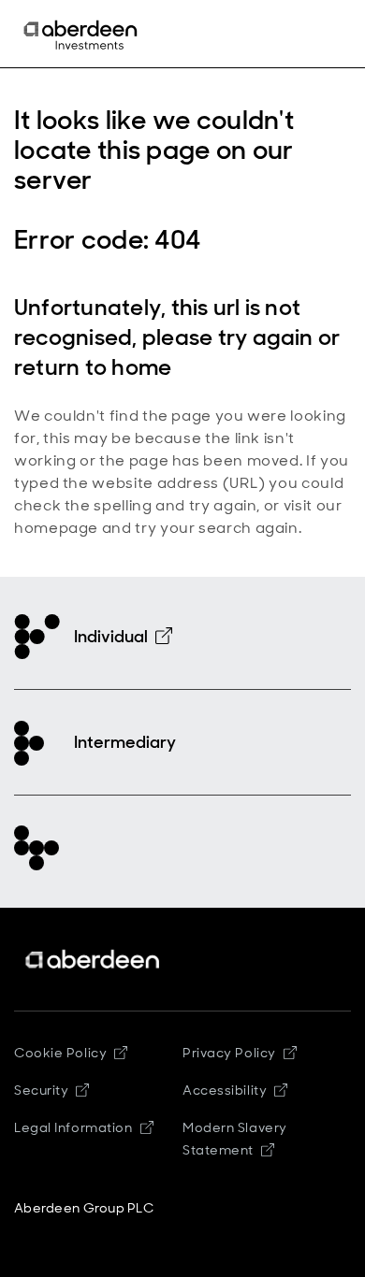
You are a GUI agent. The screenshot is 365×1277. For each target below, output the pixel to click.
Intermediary (125, 742)
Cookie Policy (60, 1052)
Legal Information (73, 1127)
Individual (111, 636)
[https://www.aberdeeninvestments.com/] (93, 959)
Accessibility (224, 1090)
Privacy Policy (229, 1052)
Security (41, 1090)
